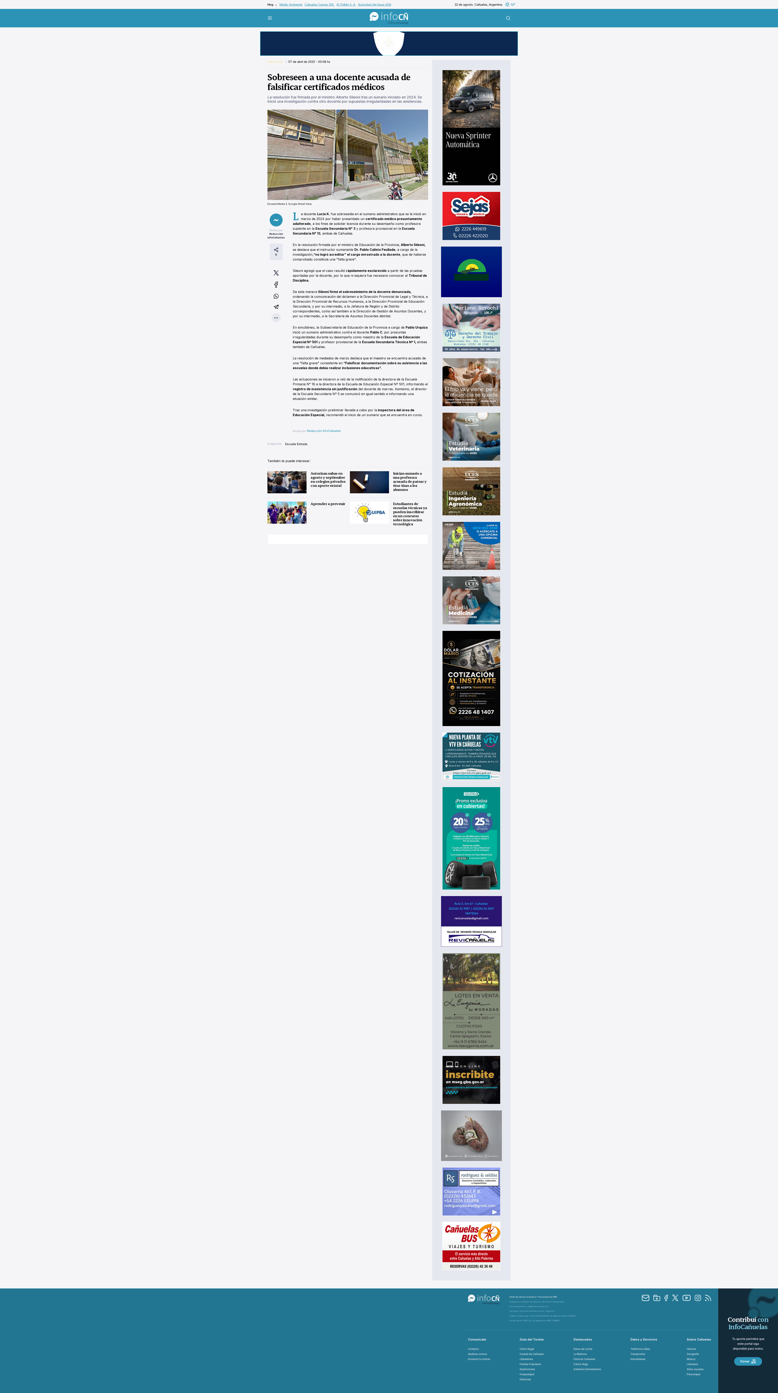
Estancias (525, 1379)
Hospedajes (527, 1374)
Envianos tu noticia (479, 1359)
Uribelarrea (526, 1359)
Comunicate (477, 1339)
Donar (744, 1361)
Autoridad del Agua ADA (374, 4)
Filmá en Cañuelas (584, 1359)
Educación (275, 62)
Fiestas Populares (530, 1364)
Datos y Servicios (644, 1339)
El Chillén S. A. (346, 4)
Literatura (692, 1364)
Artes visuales (695, 1369)
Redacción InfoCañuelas (324, 431)
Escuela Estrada (296, 444)
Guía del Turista (532, 1339)
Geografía (693, 1354)
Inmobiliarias (638, 1359)
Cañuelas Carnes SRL (319, 4)
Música (691, 1359)
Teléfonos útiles (640, 1348)
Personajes (693, 1374)
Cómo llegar (527, 1348)
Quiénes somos (477, 1354)
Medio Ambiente (290, 4)
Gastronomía (527, 1369)
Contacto (473, 1348)
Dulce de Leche (583, 1348)
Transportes (638, 1354)
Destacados (583, 1339)
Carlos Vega (581, 1364)
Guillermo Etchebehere (587, 1369)
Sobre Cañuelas (699, 1339)
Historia (691, 1348)
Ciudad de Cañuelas (532, 1354)
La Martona (580, 1354)
